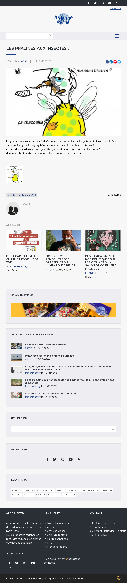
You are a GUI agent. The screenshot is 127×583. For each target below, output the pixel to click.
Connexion (115, 9)
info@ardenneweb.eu (102, 523)
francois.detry (96, 273)
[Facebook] (88, 4)
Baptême (107, 490)
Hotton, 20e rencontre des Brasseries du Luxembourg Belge (60, 261)
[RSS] (117, 4)
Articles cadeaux (92, 490)
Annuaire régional (57, 534)
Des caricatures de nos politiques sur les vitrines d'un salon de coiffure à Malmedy (101, 262)
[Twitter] (95, 4)
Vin (73, 495)
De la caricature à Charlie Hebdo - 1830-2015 (22, 259)
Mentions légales (57, 546)
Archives (52, 527)
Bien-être (16, 495)
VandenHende (16, 266)
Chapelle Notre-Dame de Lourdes (45, 344)
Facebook (107, 62)
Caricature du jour (22, 194)
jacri (23, 61)
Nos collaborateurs (58, 523)
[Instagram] (102, 4)
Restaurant (53, 495)
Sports (66, 495)
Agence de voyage (20, 490)
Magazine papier (63, 310)
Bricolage (29, 495)
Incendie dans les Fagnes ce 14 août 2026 (51, 393)
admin (50, 269)
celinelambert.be (76, 578)
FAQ (49, 542)
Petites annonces (57, 538)
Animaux (36, 490)
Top (118, 579)
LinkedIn (111, 62)
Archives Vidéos (56, 530)
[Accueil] (63, 24)
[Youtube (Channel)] (110, 4)
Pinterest (115, 62)
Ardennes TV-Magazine (69, 490)
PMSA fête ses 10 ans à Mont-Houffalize (49, 355)
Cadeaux (40, 495)
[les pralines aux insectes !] (14, 174)
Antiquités (48, 490)
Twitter (119, 62)
